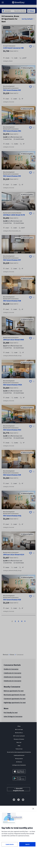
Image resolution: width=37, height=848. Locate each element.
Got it (27, 844)
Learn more (10, 844)
